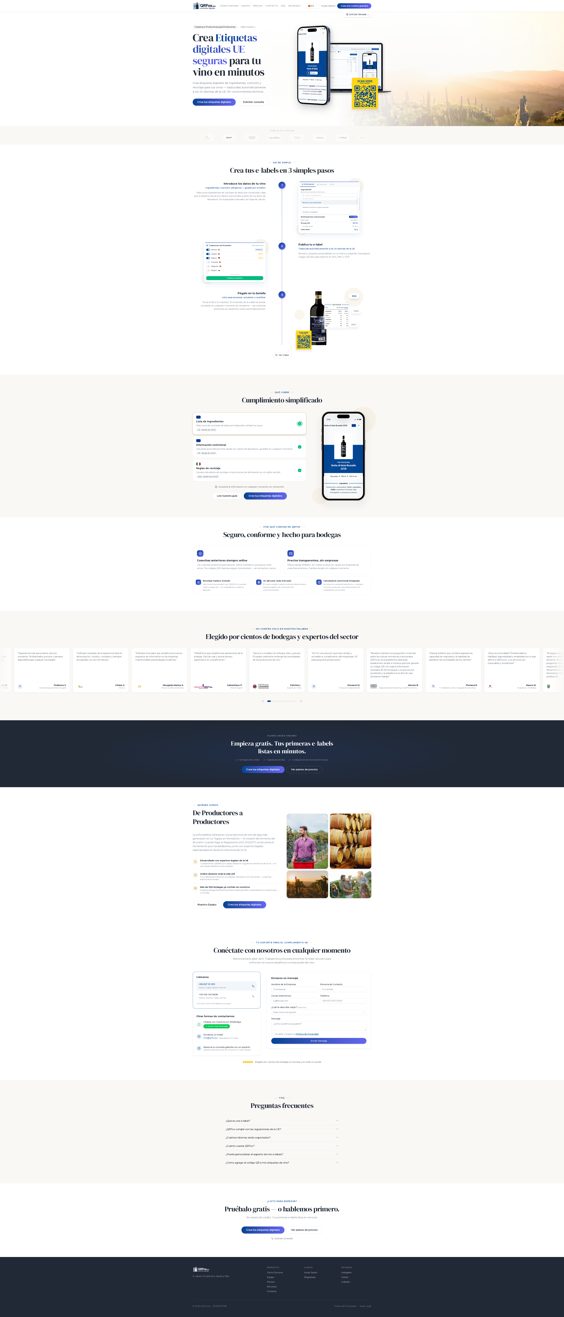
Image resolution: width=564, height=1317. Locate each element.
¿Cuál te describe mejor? (288, 1007)
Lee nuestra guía (227, 495)
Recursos (294, 6)
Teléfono (324, 995)
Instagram (346, 1272)
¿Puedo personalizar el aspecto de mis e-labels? (254, 1154)
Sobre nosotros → (248, 27)
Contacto (271, 6)
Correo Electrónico (281, 995)
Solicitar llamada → (359, 14)
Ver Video (284, 355)
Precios (257, 6)
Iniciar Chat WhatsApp (218, 1026)
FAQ (283, 6)
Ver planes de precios (304, 769)
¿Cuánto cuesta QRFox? (240, 1146)
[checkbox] (272, 1034)
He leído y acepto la (296, 1034)
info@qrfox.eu (210, 1038)
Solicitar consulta (253, 102)
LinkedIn (345, 1282)
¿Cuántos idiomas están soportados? (248, 1137)
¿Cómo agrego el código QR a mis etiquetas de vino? (257, 1162)
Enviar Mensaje (319, 1041)
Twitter (344, 1277)
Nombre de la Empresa (283, 984)
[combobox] (312, 6)
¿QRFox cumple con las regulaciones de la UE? (253, 1129)
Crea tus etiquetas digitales (214, 102)
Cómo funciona (229, 6)
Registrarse (310, 1277)
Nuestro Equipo (207, 904)
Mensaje (275, 1018)
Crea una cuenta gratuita (354, 6)
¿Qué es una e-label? (238, 1121)
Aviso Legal (365, 1306)
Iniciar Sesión (328, 6)
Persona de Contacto (331, 984)
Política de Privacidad (307, 1034)
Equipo (246, 6)
